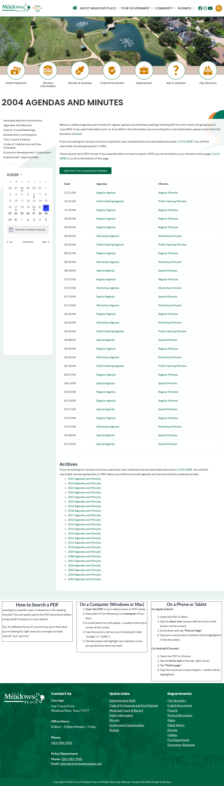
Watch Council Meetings (19, 130)
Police (171, 720)
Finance (172, 710)
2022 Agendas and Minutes (84, 492)
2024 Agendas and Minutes (84, 483)
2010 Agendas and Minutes (84, 547)
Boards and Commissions (20, 135)
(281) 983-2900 (71, 759)
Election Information (48, 84)
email (78, 133)
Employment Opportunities (21, 157)
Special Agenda (105, 270)
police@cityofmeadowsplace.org (81, 763)
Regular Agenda (105, 192)
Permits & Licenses (80, 83)
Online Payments (16, 83)
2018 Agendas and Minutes (84, 510)
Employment (144, 83)
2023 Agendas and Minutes (84, 487)
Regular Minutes (168, 192)
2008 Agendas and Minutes (84, 556)
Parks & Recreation (179, 715)
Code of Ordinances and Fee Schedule (22, 146)
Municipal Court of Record (126, 710)
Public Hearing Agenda (110, 201)
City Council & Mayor (17, 139)
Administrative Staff (122, 700)
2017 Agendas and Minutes (84, 515)
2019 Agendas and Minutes (84, 506)
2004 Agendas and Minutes (84, 574)
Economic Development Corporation (27, 152)
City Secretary (176, 700)
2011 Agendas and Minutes (84, 542)
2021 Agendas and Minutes (84, 496)
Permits (114, 720)
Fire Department (178, 740)
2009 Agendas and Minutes (84, 551)
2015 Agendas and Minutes (84, 524)
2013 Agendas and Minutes (84, 533)
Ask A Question (176, 83)
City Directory (208, 83)
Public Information (121, 715)
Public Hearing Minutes (172, 201)
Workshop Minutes (170, 235)
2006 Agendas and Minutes (84, 565)
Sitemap (125, 781)
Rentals (114, 730)
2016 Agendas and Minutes (84, 519)
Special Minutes (167, 270)
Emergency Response (181, 745)
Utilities (172, 735)
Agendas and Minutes (18, 125)
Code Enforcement (112, 83)
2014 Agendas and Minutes (84, 528)
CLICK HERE (185, 141)
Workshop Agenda (107, 235)
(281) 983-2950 (61, 743)
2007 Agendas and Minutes (84, 560)
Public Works (175, 725)
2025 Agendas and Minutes (84, 478)
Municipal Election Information (23, 120)
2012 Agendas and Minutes (84, 538)
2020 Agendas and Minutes (84, 501)
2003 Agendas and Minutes (84, 579)
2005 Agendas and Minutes (84, 570)
